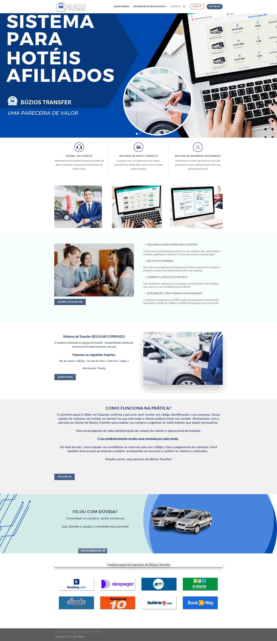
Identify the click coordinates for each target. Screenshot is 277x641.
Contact (90, 632)
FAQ (98, 632)
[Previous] (10, 75)
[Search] (184, 7)
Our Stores (69, 632)
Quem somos (121, 7)
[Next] (267, 75)
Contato (175, 7)
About (58, 632)
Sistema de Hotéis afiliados (149, 7)
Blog (81, 632)
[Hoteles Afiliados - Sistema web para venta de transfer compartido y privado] (70, 6)
